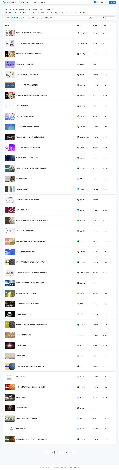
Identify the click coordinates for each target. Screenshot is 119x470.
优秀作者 (43, 2)
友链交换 (76, 467)
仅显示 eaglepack (35, 18)
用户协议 (63, 467)
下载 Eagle (56, 467)
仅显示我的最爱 (48, 18)
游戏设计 (34, 9)
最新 (8, 18)
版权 (24, 18)
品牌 (38, 13)
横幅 (29, 13)
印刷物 (19, 13)
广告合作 (70, 467)
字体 (52, 13)
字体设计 (57, 13)
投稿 (114, 2)
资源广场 (21, 2)
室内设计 (41, 9)
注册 (106, 2)
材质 (71, 13)
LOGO (43, 13)
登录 (102, 2)
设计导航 (36, 2)
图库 (80, 13)
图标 (76, 13)
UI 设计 (15, 9)
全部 (10, 9)
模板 (67, 13)
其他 (84, 13)
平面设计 (21, 9)
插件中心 (28, 2)
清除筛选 (90, 18)
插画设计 (28, 9)
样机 (63, 13)
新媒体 (24, 13)
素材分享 (16, 18)
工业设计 (47, 9)
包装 (14, 13)
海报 (34, 13)
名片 (48, 13)
